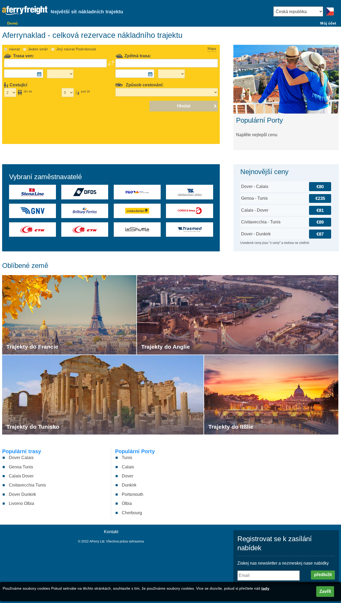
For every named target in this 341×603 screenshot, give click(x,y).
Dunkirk (129, 485)
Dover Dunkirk (22, 494)
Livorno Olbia (21, 503)
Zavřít (325, 591)
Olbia (127, 503)
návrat (14, 49)
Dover (127, 476)
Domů (12, 23)
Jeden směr (38, 49)
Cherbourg (132, 512)
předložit (323, 574)
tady (265, 588)
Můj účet (328, 23)
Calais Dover (21, 476)
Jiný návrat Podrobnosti (76, 49)
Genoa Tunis (21, 467)
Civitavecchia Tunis (27, 485)
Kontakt (111, 531)
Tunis (127, 457)
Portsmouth (132, 494)
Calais (128, 467)
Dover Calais (21, 457)
